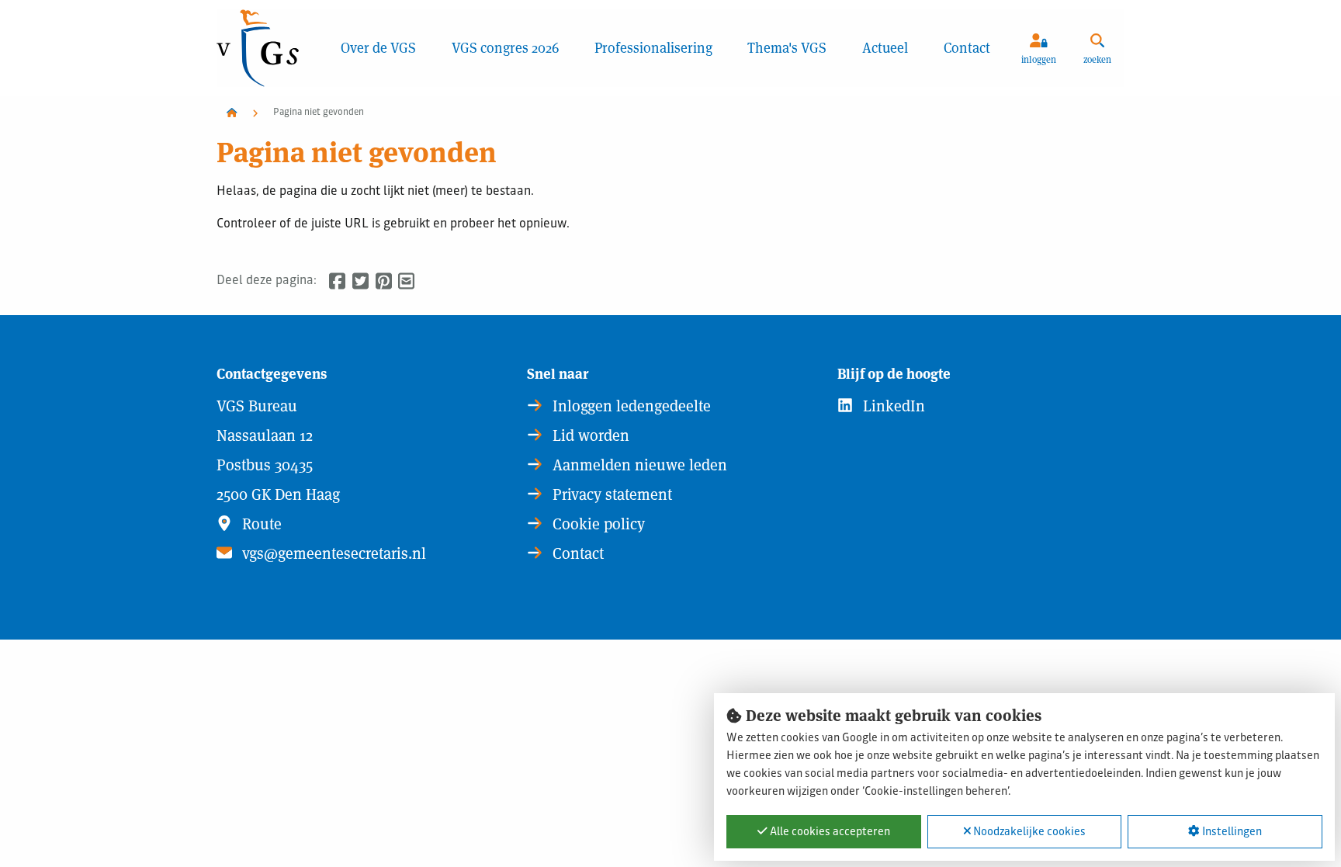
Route (260, 524)
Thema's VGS (786, 48)
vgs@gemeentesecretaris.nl (332, 553)
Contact (967, 48)
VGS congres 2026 (505, 48)
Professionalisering (653, 48)
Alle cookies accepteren (829, 832)
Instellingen (1231, 832)
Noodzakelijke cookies (1028, 832)
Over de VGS (378, 48)
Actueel (885, 48)
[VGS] (270, 48)
